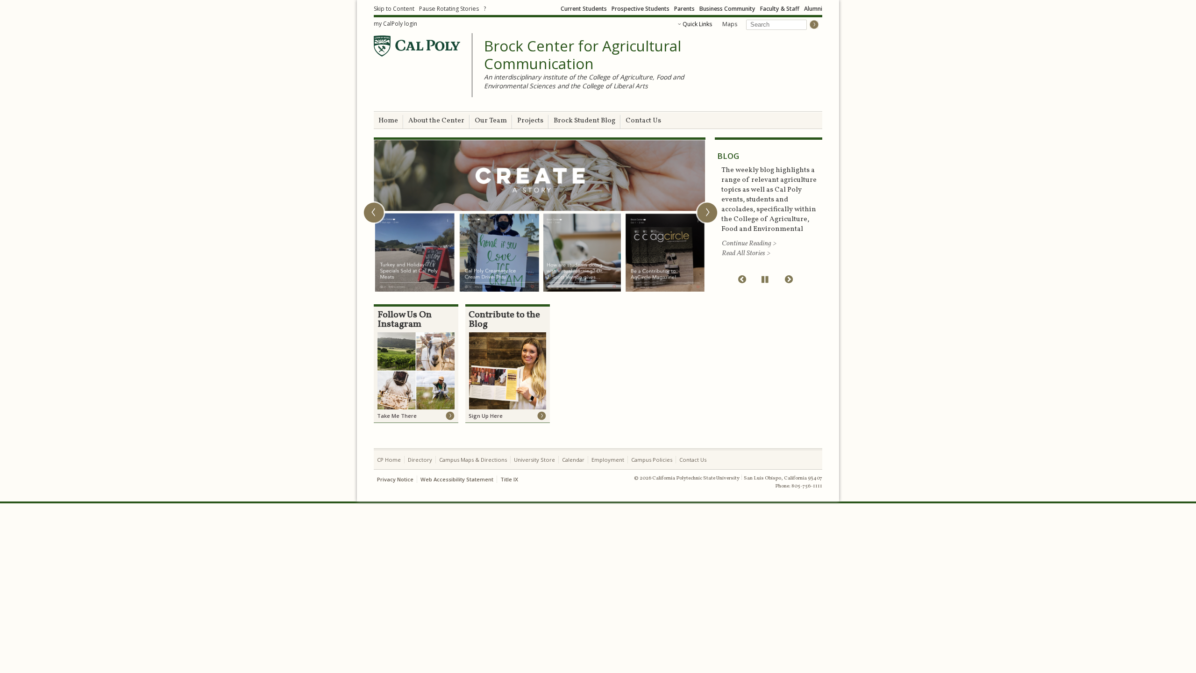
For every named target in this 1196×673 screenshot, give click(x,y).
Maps (729, 24)
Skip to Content (394, 9)
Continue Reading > (749, 244)
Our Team (491, 121)
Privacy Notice (395, 479)
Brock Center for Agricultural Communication (582, 54)
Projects (530, 121)
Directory (420, 459)
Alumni (813, 9)
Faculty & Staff (779, 9)
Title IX (509, 479)
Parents (684, 9)
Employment (607, 459)
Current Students (584, 9)
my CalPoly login (395, 24)
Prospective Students (640, 9)
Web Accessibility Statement (456, 479)
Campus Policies (651, 459)
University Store (534, 459)
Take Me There (397, 415)
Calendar (573, 459)
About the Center (436, 121)
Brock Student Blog (584, 121)
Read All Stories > (746, 253)
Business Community (727, 9)
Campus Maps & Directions (473, 459)
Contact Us (643, 121)
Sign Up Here (486, 415)
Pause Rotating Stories (449, 9)
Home (388, 121)
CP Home (389, 459)
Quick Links (697, 24)
